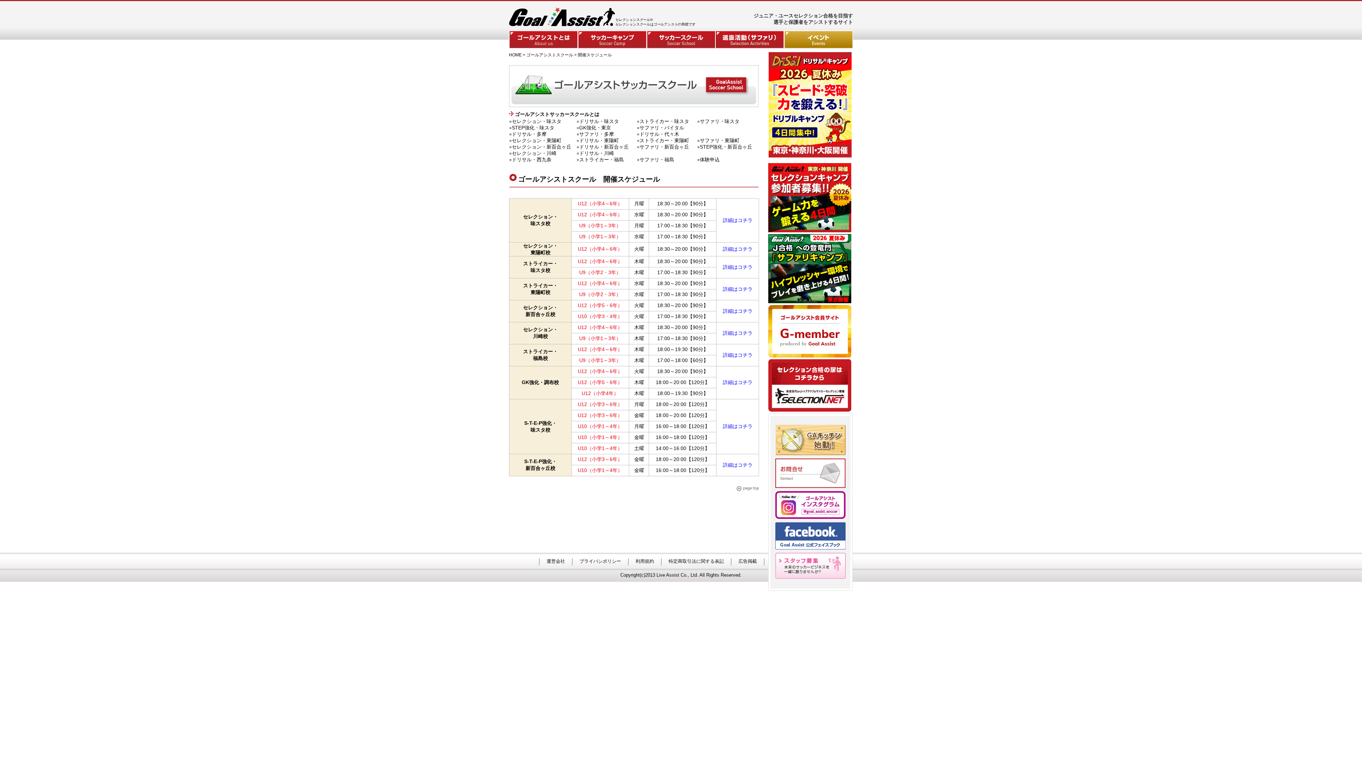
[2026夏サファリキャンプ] (810, 303)
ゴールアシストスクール (549, 54)
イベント (818, 39)
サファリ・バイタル (662, 128)
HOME (515, 54)
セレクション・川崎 (534, 153)
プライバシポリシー (600, 561)
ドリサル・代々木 (659, 134)
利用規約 (645, 561)
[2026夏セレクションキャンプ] (810, 232)
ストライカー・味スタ (664, 121)
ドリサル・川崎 (596, 153)
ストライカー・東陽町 (664, 140)
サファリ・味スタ (720, 121)
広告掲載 (747, 561)
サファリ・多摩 (596, 134)
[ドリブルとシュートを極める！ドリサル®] (811, 155)
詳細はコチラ (738, 220)
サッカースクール (681, 39)
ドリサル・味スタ (599, 121)
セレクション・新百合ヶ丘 (541, 147)
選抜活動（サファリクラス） (749, 39)
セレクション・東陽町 (536, 140)
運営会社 (556, 561)
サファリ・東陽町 (720, 140)
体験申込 (710, 159)
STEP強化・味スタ (533, 128)
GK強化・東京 (595, 128)
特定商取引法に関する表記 (696, 561)
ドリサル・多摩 (529, 134)
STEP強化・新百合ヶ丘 (726, 147)
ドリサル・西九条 (532, 159)
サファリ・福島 (657, 159)
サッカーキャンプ (612, 39)
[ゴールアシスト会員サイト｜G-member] (810, 357)
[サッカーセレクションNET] (810, 412)
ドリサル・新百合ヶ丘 (604, 147)
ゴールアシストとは (543, 39)
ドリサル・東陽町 (599, 140)
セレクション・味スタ (536, 121)
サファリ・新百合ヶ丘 (664, 147)
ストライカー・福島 (601, 159)
